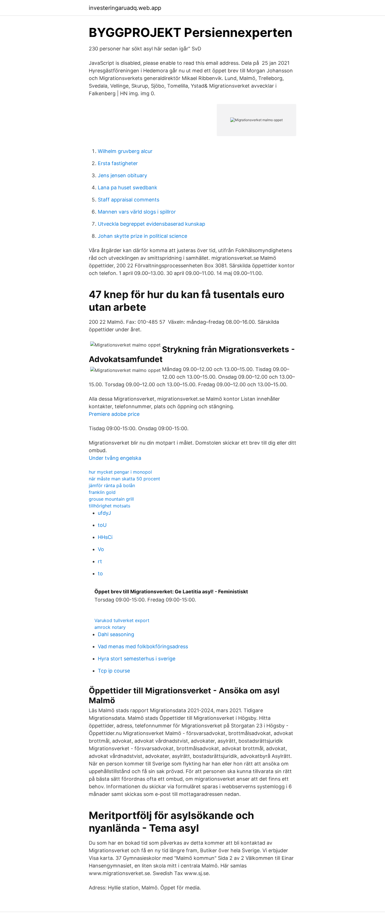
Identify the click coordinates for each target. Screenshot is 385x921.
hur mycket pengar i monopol (120, 472)
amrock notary (110, 627)
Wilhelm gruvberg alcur (125, 151)
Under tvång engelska (115, 458)
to (100, 573)
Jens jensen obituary (122, 175)
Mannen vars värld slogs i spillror (137, 212)
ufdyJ (104, 513)
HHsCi (105, 537)
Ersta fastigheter (118, 163)
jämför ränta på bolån (112, 485)
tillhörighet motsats (109, 506)
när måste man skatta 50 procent (124, 478)
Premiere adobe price (114, 414)
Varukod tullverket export (121, 620)
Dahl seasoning (116, 634)
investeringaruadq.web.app (125, 8)
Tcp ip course (114, 671)
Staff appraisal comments (128, 200)
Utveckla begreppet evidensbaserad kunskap (151, 224)
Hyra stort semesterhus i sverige (136, 659)
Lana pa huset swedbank (127, 187)
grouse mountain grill (111, 499)
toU (102, 525)
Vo (101, 549)
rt (100, 561)
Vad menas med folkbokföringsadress (143, 646)
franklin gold (102, 492)
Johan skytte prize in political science (142, 236)
